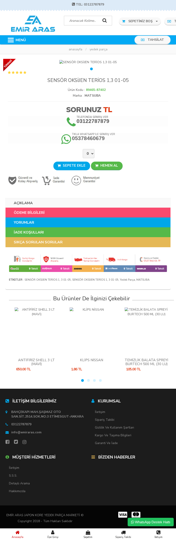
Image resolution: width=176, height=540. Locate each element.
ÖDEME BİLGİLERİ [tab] (29, 212)
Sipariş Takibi (123, 537)
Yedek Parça (98, 49)
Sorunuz (83, 110)
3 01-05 (66, 280)
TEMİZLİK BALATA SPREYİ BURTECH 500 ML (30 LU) (146, 362)
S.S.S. (13, 475)
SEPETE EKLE (73, 165)
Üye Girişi (52, 537)
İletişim (158, 537)
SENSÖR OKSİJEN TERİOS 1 (42, 280)
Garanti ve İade (106, 443)
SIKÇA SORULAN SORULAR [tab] (38, 242)
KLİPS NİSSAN (91, 360)
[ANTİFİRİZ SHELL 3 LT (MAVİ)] (36, 330)
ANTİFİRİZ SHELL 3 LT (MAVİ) (36, 362)
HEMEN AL (108, 165)
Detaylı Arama (19, 483)
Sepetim (87, 537)
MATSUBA (93, 95)
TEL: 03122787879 (90, 4)
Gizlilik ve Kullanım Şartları (114, 427)
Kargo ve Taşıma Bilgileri (113, 435)
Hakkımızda (17, 491)
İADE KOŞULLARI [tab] (29, 232)
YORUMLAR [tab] (24, 222)
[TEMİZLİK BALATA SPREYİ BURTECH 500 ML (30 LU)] (146, 330)
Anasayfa (17, 537)
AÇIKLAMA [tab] (23, 203)
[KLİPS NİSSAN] (91, 330)
